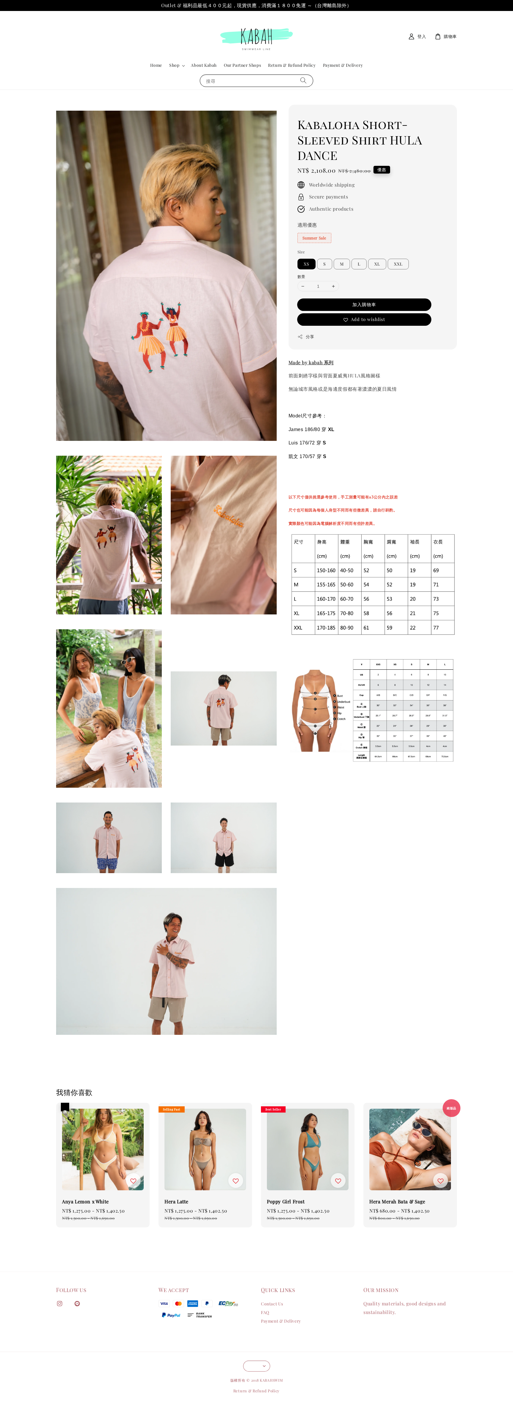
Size (301, 251)
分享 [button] (310, 336)
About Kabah (204, 65)
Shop (174, 65)
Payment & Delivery (343, 65)
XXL (398, 264)
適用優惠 (307, 225)
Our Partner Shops (242, 65)
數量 (301, 276)
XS (306, 264)
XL (377, 264)
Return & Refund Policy (292, 65)
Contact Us (272, 1304)
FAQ (265, 1312)
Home (156, 65)
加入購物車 (364, 304)
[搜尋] (303, 80)
